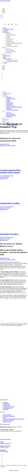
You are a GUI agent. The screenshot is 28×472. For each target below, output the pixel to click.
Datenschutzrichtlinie (14, 470)
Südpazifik (5, 409)
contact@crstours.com (5, 443)
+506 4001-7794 (4, 447)
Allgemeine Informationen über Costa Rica (13, 419)
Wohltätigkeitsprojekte (11, 61)
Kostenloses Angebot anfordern (7, 145)
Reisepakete (6, 32)
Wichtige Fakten (7, 421)
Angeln (8, 100)
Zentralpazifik (6, 405)
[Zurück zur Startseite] (9, 5)
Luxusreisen (9, 104)
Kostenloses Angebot (8, 29)
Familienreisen (9, 102)
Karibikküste (6, 403)
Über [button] (4, 111)
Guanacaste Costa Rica (8, 406)
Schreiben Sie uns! (4, 144)
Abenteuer (8, 97)
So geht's (5, 94)
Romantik (8, 108)
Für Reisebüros (7, 55)
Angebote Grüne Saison (12, 46)
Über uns (8, 112)
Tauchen (8, 101)
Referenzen (9, 53)
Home (4, 91)
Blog (4, 121)
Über (4, 47)
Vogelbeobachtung (10, 34)
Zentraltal (5, 402)
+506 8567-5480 (4, 451)
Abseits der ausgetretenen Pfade (14, 43)
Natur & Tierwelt (10, 105)
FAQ (4, 118)
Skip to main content (5, 0)
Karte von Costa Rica (8, 420)
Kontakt (5, 62)
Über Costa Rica (10, 114)
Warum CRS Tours (11, 115)
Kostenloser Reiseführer (9, 416)
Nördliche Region (7, 408)
